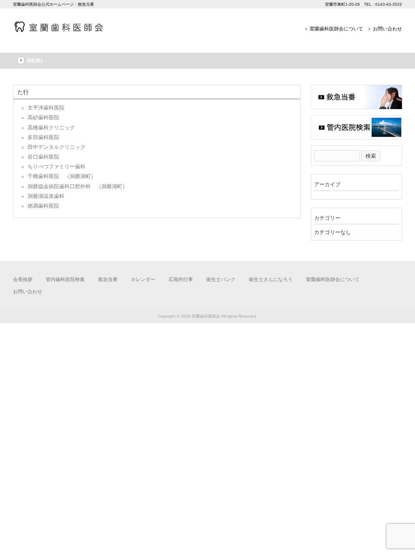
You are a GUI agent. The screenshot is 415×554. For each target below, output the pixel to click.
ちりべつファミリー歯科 (57, 166)
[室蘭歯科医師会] (63, 29)
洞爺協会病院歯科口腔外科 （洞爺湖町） (78, 186)
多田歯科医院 (43, 137)
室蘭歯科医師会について (336, 28)
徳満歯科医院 (43, 206)
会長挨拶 (22, 279)
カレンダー (143, 279)
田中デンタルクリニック (57, 147)
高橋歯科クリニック (51, 128)
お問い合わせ (387, 28)
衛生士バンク (220, 279)
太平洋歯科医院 (46, 108)
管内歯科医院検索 (65, 279)
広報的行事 (181, 279)
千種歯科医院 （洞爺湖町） (62, 176)
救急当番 (108, 279)
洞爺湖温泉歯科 (46, 196)
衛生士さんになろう (271, 279)
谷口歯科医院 (43, 157)
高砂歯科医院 (43, 117)
